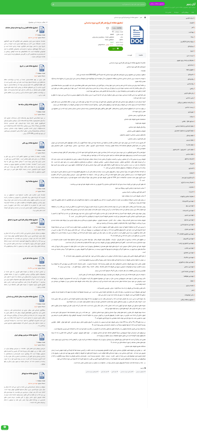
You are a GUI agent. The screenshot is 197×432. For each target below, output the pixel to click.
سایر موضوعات (189, 295)
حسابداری (191, 65)
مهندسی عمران (189, 229)
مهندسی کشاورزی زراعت (186, 243)
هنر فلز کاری (104, 372)
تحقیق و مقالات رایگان (157, 4)
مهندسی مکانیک (189, 257)
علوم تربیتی (190, 140)
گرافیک (191, 173)
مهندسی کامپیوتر (188, 239)
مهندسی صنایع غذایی (187, 225)
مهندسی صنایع (189, 220)
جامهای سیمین (140, 372)
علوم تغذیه (190, 145)
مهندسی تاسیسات (188, 211)
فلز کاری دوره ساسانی (126, 372)
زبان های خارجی (189, 93)
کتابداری (191, 168)
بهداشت (191, 32)
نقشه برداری (190, 286)
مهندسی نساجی (189, 267)
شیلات (192, 117)
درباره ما (176, 12)
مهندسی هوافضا (189, 276)
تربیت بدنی (190, 56)
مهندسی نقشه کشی (188, 272)
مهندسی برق (190, 206)
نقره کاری (114, 372)
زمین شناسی (190, 98)
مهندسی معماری (189, 253)
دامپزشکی (191, 74)
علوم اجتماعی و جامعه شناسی (185, 126)
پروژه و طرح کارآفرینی (187, 42)
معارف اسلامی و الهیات (187, 196)
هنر (192, 290)
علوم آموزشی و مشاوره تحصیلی (184, 131)
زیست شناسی (189, 107)
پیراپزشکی (191, 46)
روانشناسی (190, 84)
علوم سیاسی (190, 154)
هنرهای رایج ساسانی (91, 372)
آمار (192, 27)
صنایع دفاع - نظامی (188, 121)
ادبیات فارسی (190, 18)
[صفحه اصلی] (145, 17)
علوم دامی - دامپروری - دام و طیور (183, 150)
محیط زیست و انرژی (187, 182)
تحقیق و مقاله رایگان (187, 300)
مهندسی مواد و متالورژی (186, 262)
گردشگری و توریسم (188, 178)
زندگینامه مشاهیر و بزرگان (186, 103)
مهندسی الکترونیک (188, 201)
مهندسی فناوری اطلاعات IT (186, 234)
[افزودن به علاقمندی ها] (107, 28)
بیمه (192, 37)
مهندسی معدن (189, 248)
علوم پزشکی (190, 135)
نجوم (192, 281)
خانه (193, 12)
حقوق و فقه (190, 70)
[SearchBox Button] (53, 4)
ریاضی (192, 89)
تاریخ (192, 51)
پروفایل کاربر (185, 12)
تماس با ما (168, 12)
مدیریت (191, 192)
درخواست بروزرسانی (98, 37)
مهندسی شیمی (189, 215)
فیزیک (192, 164)
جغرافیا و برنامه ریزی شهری (185, 60)
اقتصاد (192, 23)
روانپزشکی (191, 79)
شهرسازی (191, 112)
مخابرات (191, 187)
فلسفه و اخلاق (189, 159)
